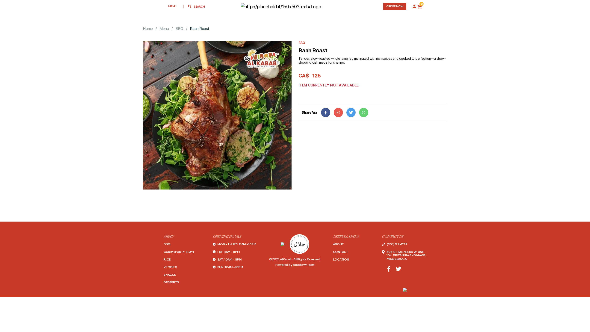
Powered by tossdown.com (295, 265)
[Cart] (420, 6)
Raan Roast (199, 28)
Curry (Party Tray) (179, 252)
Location (341, 259)
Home (148, 28)
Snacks (170, 274)
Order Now (394, 6)
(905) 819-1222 (397, 244)
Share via (309, 112)
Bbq (167, 244)
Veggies (170, 267)
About (338, 244)
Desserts (171, 282)
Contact (340, 252)
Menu (164, 28)
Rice (167, 259)
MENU (172, 6)
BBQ (179, 28)
